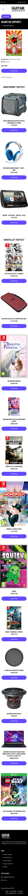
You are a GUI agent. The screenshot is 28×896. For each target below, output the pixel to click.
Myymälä (6, 16)
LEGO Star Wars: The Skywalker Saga (14, 811)
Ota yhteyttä (13, 891)
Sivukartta (20, 893)
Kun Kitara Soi (8, 857)
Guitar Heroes (8, 854)
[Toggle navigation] (3, 9)
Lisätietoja (14, 70)
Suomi (4, 2)
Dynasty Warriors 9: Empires (14, 632)
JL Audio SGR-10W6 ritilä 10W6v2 (14, 670)
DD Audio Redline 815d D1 (14, 714)
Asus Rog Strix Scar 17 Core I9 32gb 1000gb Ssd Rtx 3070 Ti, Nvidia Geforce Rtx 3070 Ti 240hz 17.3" (14, 754)
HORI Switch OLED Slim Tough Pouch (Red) (14, 319)
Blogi (5, 867)
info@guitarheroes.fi (22, 2)
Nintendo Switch (16, 59)
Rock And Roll (7, 860)
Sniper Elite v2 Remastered (14, 466)
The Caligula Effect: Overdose (14, 273)
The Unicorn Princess (14, 381)
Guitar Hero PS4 (8, 864)
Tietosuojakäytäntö (10, 893)
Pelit (9, 59)
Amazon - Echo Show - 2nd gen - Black (14, 215)
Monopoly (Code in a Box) (14, 529)
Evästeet (20, 891)
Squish (14, 591)
